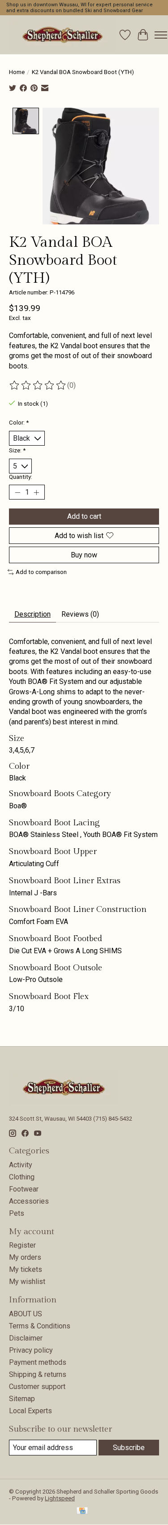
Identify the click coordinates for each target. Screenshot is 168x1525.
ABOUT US (25, 1314)
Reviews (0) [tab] (80, 614)
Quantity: (20, 476)
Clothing (21, 1177)
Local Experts (30, 1411)
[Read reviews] (38, 385)
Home (17, 72)
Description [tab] (32, 614)
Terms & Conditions (39, 1326)
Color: (19, 422)
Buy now (84, 555)
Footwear (24, 1189)
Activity (20, 1165)
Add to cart (84, 516)
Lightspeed (60, 1498)
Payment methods (37, 1362)
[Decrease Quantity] (17, 492)
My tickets (25, 1269)
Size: (17, 450)
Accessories (29, 1201)
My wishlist (27, 1281)
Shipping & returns (37, 1374)
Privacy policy (31, 1350)
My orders (25, 1257)
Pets (16, 1213)
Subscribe (129, 1447)
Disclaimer (26, 1338)
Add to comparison (41, 572)
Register (22, 1245)
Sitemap (22, 1398)
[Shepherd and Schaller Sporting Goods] (62, 35)
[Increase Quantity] (36, 492)
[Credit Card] (82, 1511)
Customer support (37, 1386)
